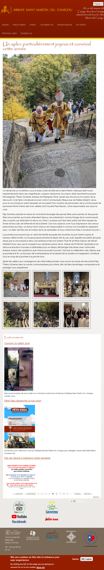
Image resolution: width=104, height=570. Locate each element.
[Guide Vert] (51, 513)
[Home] (37, 9)
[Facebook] (19, 522)
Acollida (5, 25)
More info (41, 567)
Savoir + (96, 497)
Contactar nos (26, 33)
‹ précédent (30, 493)
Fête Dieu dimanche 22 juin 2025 (22, 400)
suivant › (78, 493)
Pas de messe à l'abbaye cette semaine (27, 458)
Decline (75, 559)
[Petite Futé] (51, 520)
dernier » (88, 493)
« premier (18, 493)
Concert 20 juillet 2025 (17, 343)
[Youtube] (19, 516)
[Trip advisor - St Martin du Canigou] (19, 507)
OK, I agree (87, 559)
